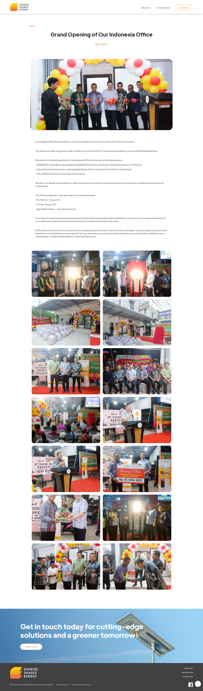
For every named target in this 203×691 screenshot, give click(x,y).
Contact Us (184, 7)
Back (31, 26)
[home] (33, 7)
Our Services (163, 7)
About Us (146, 7)
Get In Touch (31, 646)
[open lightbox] (66, 274)
